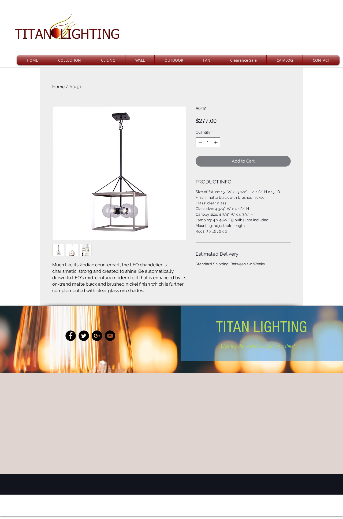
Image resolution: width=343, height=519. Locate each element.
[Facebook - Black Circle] (70, 335)
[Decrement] (199, 142)
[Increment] (216, 142)
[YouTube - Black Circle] (110, 335)
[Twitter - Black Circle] (84, 335)
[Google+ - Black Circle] (97, 335)
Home (58, 86)
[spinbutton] (208, 142)
